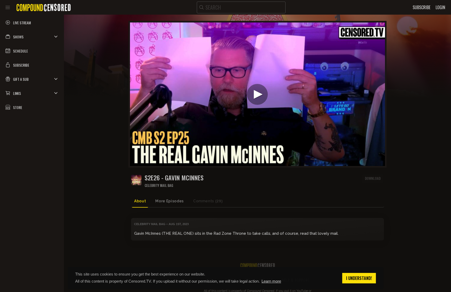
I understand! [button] (359, 278)
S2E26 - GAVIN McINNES (174, 177)
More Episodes (169, 201)
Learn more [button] (271, 281)
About (140, 201)
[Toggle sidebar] (7, 7)
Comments (208, 201)
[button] (32, 36)
